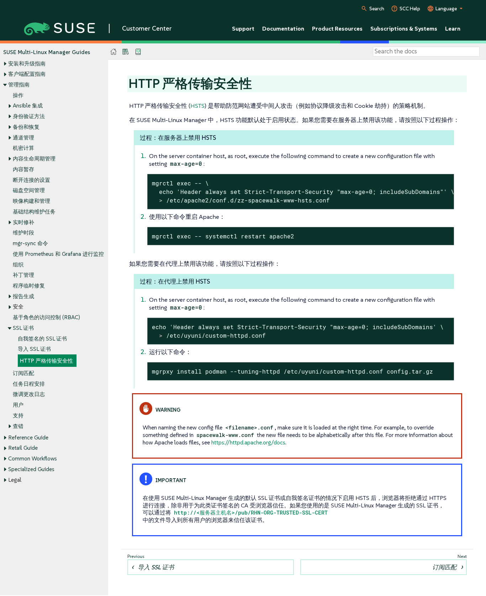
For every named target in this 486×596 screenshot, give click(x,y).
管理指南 (19, 84)
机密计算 (23, 147)
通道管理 (23, 137)
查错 (18, 426)
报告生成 (23, 296)
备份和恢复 (26, 126)
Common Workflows (32, 458)
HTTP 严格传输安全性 (46, 360)
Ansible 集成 (28, 105)
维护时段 (23, 232)
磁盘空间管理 (29, 190)
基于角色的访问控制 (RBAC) (46, 317)
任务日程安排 (29, 383)
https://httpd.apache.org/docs (248, 442)
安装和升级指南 (27, 63)
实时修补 (23, 222)
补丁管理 (23, 274)
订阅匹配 (23, 373)
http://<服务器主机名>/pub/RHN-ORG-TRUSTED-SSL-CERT (251, 512)
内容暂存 (23, 169)
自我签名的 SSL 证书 (42, 338)
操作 (18, 95)
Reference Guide (28, 437)
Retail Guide (23, 447)
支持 (18, 415)
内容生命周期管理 (34, 158)
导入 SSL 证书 (34, 349)
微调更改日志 (29, 394)
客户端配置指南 (27, 73)
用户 (18, 404)
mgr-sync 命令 (30, 243)
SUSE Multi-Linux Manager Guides (46, 52)
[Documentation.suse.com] (114, 52)
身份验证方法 (29, 116)
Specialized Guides (31, 469)
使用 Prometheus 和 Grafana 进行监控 (58, 253)
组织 (18, 264)
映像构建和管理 (31, 200)
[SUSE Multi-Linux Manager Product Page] (126, 52)
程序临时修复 (29, 285)
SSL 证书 (23, 328)
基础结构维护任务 (34, 211)
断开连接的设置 (31, 179)
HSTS (197, 106)
